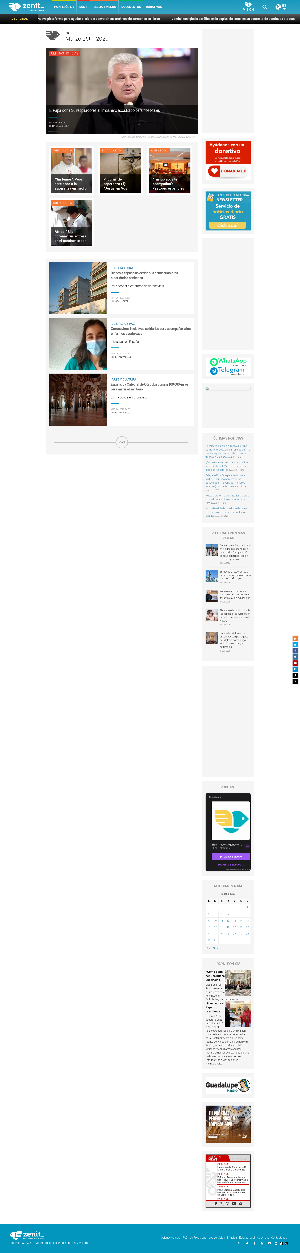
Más (122, 442)
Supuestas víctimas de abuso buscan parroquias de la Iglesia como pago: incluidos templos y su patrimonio (234, 640)
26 (228, 934)
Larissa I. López (119, 301)
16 (208, 927)
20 (234, 927)
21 (241, 927)
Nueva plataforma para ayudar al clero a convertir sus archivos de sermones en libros (227, 499)
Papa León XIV (64, 7)
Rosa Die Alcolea (59, 126)
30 (208, 940)
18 (221, 927)
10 (215, 920)
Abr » (215, 948)
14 (241, 920)
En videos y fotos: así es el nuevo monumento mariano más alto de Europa (235, 575)
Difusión (232, 1237)
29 (247, 934)
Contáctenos (279, 1237)
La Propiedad (198, 1237)
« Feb (208, 948)
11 (221, 920)
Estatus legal (247, 1237)
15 (247, 920)
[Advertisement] (122, 473)
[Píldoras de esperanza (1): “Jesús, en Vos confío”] (120, 170)
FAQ (185, 1237)
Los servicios (217, 1237)
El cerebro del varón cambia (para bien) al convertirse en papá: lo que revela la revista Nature (235, 615)
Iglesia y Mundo (104, 7)
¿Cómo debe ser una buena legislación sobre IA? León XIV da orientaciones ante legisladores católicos (228, 466)
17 (215, 927)
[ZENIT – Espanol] (30, 7)
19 (228, 927)
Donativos (154, 7)
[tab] (217, 1158)
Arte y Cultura (63, 150)
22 (247, 927)
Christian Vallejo (121, 357)
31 (215, 940)
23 (208, 934)
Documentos (131, 7)
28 (241, 934)
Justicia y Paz (123, 324)
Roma (83, 7)
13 (234, 920)
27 (234, 934)
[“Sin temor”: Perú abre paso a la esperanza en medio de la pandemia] (71, 170)
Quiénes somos (170, 1237)
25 (221, 934)
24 (215, 934)
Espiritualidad (111, 150)
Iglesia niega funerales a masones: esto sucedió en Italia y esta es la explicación (235, 594)
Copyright (263, 1237)
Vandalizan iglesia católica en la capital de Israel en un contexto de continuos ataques (143, 19)
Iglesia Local (159, 150)
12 (228, 920)
